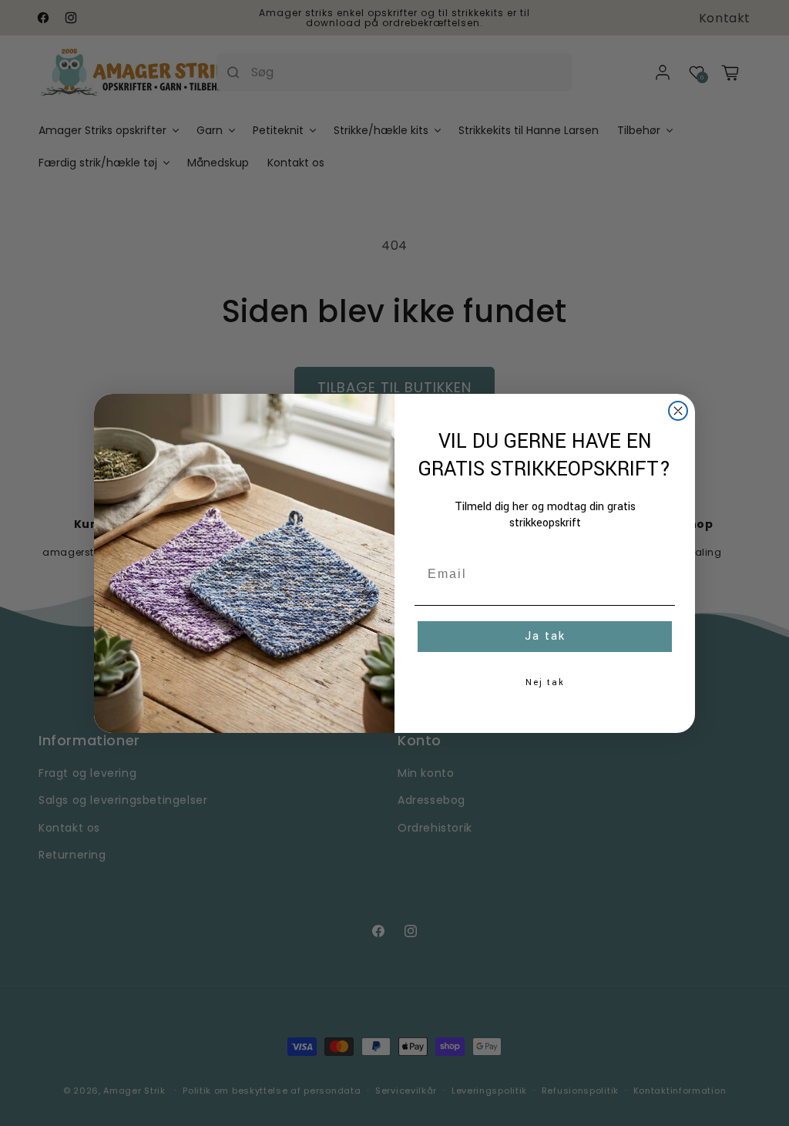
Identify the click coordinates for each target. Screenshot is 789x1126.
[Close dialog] (678, 411)
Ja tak (545, 636)
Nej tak (545, 682)
